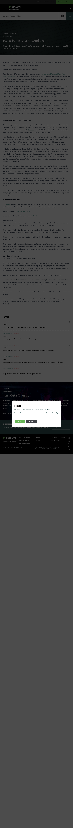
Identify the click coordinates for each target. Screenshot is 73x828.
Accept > (20, 421)
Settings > (32, 421)
